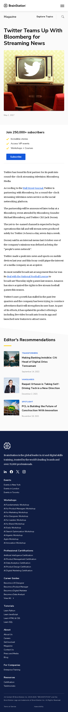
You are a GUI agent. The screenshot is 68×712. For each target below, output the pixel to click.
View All (8, 598)
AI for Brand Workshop (14, 524)
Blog (6, 657)
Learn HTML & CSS (12, 618)
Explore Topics (45, 16)
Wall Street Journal (33, 188)
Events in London (11, 488)
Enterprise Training (12, 669)
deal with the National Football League (27, 276)
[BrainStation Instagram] (24, 471)
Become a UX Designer (14, 583)
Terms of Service (10, 706)
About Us (8, 634)
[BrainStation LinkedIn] (5, 471)
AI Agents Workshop (13, 535)
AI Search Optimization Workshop (19, 531)
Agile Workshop (11, 539)
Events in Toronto (11, 492)
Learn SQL (8, 622)
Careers (7, 638)
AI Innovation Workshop (15, 543)
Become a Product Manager (16, 587)
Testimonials (9, 686)
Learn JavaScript (11, 614)
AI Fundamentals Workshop (16, 505)
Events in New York (12, 485)
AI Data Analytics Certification (17, 563)
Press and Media (11, 653)
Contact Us (9, 649)
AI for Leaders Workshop (15, 520)
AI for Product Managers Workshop (19, 508)
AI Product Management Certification (20, 559)
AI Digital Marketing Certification (18, 570)
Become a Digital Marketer (15, 590)
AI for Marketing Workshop (16, 512)
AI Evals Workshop (12, 527)
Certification (9, 682)
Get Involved (9, 642)
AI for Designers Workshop (16, 516)
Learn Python (9, 610)
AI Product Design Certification (17, 567)
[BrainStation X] (17, 471)
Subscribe (16, 156)
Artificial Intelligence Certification (18, 555)
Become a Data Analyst (14, 594)
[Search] (62, 16)
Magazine (8, 646)
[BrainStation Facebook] (11, 471)
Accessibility (38, 706)
